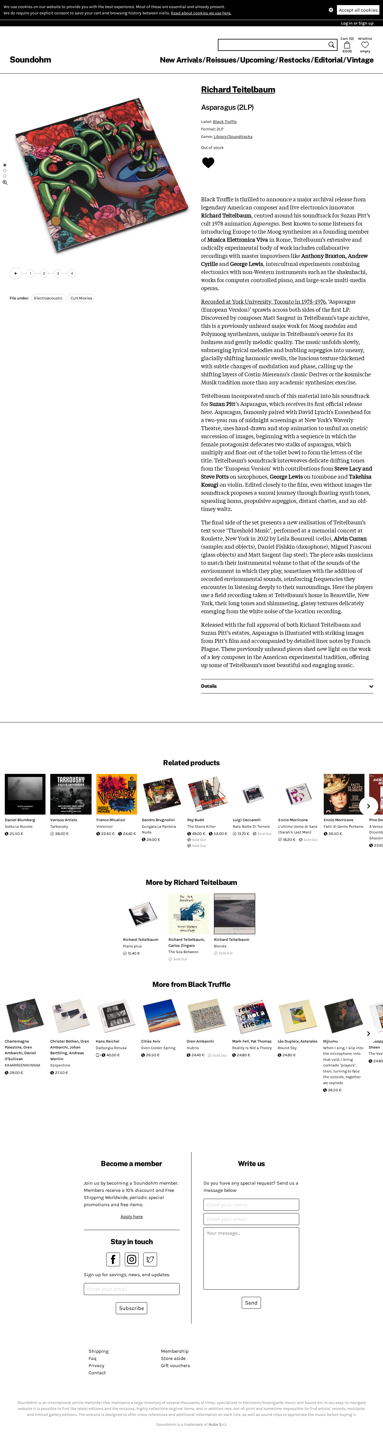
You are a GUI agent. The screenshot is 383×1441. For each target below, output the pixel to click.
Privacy (96, 1365)
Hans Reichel (107, 1041)
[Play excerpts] (16, 273)
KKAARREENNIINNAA (22, 1065)
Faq (92, 1358)
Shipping (99, 1351)
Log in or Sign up (357, 23)
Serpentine (60, 1065)
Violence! (104, 826)
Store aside (173, 1358)
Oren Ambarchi (200, 1041)
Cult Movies (81, 298)
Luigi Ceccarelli (247, 820)
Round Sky (287, 1048)
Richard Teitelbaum (238, 89)
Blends (220, 946)
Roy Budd (195, 820)
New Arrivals (181, 59)
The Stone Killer (201, 826)
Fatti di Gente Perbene (344, 826)
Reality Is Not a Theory (252, 1048)
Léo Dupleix (288, 1041)
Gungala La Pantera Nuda (159, 829)
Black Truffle (225, 121)
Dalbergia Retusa (111, 1048)
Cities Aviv (150, 1041)
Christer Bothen (64, 1041)
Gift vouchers (175, 1365)
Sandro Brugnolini (158, 820)
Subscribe (131, 1308)
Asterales (308, 1041)
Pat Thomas (261, 1041)
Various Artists (63, 820)
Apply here (132, 1216)
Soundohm (30, 59)
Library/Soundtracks (233, 136)
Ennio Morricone (293, 820)
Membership (175, 1351)
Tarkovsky (59, 826)
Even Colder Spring (158, 1048)
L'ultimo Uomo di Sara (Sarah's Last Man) (297, 829)
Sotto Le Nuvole (19, 826)
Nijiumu (330, 1041)
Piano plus (132, 946)
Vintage (359, 59)
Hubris (193, 1048)
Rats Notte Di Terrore (251, 826)
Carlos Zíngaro (181, 945)
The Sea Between (183, 951)
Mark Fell (240, 1041)
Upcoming (257, 59)
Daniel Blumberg (20, 820)
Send (251, 1303)
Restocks (294, 59)
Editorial (328, 59)
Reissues (221, 59)
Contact (97, 1372)
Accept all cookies (358, 10)
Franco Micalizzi (110, 820)
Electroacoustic (48, 298)
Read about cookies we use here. (201, 13)
